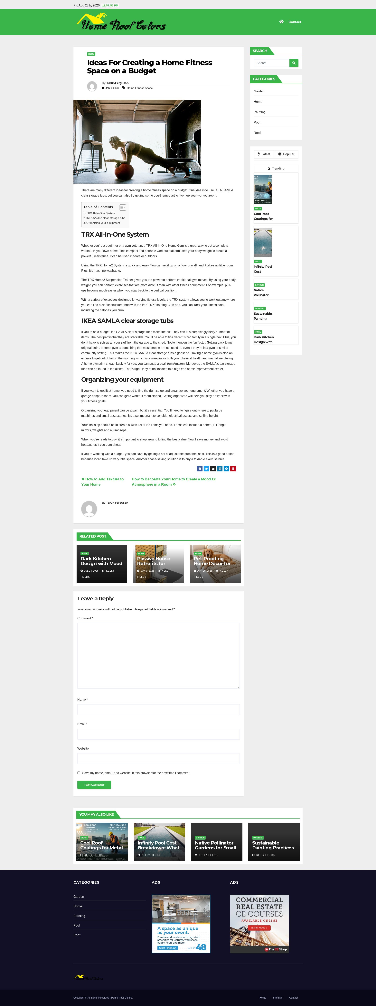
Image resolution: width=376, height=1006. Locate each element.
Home (91, 54)
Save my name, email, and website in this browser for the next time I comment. (136, 773)
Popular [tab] (288, 154)
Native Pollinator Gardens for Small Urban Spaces (215, 847)
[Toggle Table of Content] (120, 207)
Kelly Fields (93, 855)
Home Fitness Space (140, 87)
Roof (257, 132)
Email (82, 724)
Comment (85, 618)
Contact (295, 22)
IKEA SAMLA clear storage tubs (105, 217)
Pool (257, 122)
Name (82, 699)
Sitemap (277, 997)
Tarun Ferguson (117, 83)
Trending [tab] (278, 168)
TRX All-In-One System (100, 213)
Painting (260, 112)
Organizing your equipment (103, 222)
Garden (259, 91)
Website (83, 748)
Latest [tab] (265, 154)
